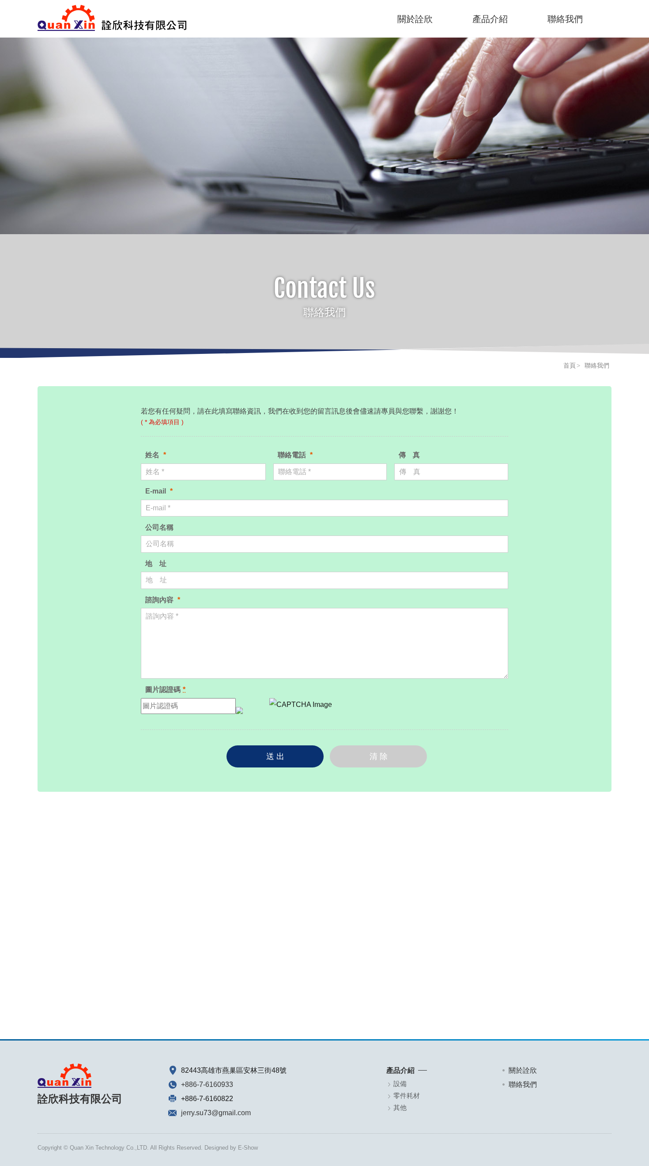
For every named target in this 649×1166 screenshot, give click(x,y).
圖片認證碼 (165, 689)
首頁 (569, 365)
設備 (400, 1083)
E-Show (248, 1147)
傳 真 (409, 455)
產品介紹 (490, 19)
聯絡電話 (295, 455)
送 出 (275, 756)
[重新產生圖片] (239, 706)
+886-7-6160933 (207, 1084)
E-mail (159, 491)
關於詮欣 (415, 19)
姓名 (155, 455)
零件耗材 (406, 1095)
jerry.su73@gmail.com (216, 1113)
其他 (400, 1107)
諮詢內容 (162, 600)
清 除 (379, 756)
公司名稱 (159, 527)
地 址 (155, 563)
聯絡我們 (565, 19)
